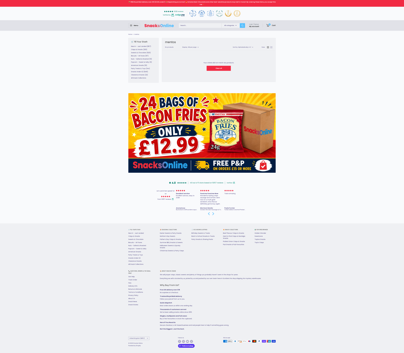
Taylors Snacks (260, 239)
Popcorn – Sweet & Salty (137, 249)
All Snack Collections (138, 78)
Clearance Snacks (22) (139, 75)
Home (130, 34)
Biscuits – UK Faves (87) (140, 56)
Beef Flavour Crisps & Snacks (233, 233)
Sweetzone (259, 236)
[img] (166, 196)
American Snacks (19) (139, 65)
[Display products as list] (271, 47)
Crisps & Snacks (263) (139, 49)
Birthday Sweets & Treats (200, 233)
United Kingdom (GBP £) (137, 338)
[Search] (242, 25)
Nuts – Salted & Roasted (137, 245)
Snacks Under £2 (134, 258)
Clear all (219, 68)
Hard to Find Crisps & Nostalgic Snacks (234, 237)
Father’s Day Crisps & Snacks (170, 239)
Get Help (131, 277)
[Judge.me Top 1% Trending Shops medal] (237, 13)
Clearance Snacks (135, 261)
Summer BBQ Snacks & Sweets (171, 242)
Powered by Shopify (134, 345)
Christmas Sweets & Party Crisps (172, 251)
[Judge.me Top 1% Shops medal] (228, 13)
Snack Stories (133, 305)
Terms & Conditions (135, 292)
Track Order (132, 280)
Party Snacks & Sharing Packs (202, 239)
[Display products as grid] (268, 47)
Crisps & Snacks (134, 236)
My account (254, 26)
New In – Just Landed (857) (141, 46)
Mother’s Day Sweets (167, 236)
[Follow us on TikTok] (191, 341)
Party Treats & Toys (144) (140, 68)
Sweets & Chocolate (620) (141, 53)
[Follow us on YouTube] (187, 341)
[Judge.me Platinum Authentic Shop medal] (219, 13)
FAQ (129, 283)
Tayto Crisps (259, 242)
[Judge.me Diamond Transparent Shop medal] (192, 13)
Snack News (132, 301)
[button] (209, 213)
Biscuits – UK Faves (135, 242)
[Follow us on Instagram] (183, 341)
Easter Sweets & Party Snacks (170, 233)
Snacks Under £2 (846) (139, 72)
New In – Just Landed (136, 233)
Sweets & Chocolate (135, 239)
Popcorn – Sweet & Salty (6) (141, 62)
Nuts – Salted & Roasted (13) (141, 59)
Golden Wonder (260, 233)
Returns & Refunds (135, 289)
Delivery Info (132, 286)
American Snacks (134, 252)
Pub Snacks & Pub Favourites (233, 244)
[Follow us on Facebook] (179, 341)
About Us (131, 298)
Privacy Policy (133, 295)
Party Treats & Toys (135, 255)
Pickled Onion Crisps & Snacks (234, 241)
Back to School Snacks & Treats (203, 236)
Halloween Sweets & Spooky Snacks (170, 246)
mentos (136, 34)
